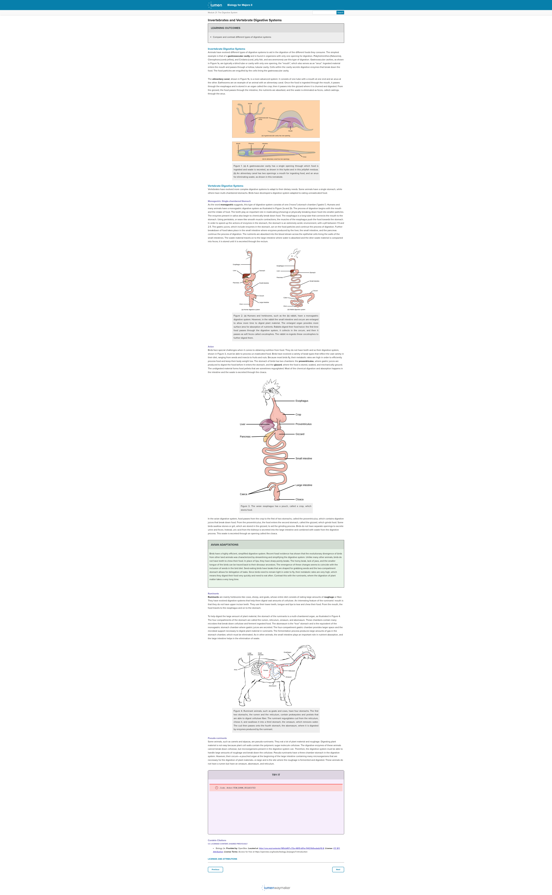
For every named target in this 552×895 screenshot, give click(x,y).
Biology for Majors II (239, 5)
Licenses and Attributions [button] (222, 859)
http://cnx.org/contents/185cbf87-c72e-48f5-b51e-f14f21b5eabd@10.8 (291, 848)
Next (338, 869)
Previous (215, 869)
